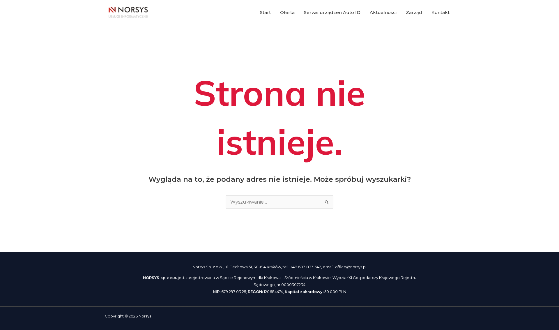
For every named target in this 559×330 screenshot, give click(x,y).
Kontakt (440, 12)
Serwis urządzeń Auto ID (332, 12)
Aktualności (383, 12)
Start (265, 12)
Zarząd (414, 12)
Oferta (287, 12)
